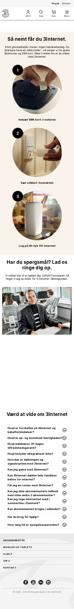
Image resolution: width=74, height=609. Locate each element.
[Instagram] (48, 582)
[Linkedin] (40, 582)
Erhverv (66, 3)
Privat (55, 3)
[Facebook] (25, 582)
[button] (37, 430)
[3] (5, 13)
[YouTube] (33, 582)
